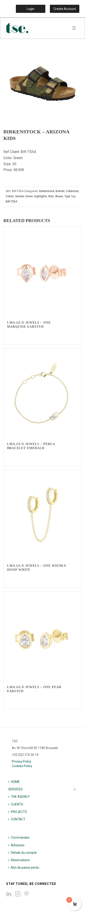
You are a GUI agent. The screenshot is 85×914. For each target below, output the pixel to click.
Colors (10, 196)
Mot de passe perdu (25, 867)
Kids (51, 196)
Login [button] (30, 9)
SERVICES (15, 789)
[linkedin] (9, 894)
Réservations (20, 860)
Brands (60, 191)
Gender (19, 196)
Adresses (17, 845)
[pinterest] (26, 894)
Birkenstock (46, 191)
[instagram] (17, 894)
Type (67, 196)
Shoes (59, 196)
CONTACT (18, 819)
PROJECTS (19, 812)
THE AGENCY (20, 796)
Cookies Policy (22, 766)
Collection (72, 191)
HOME (15, 782)
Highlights (40, 196)
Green (29, 196)
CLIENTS (17, 804)
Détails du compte (24, 852)
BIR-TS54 (11, 201)
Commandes (20, 837)
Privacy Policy (21, 761)
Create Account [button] (64, 9)
